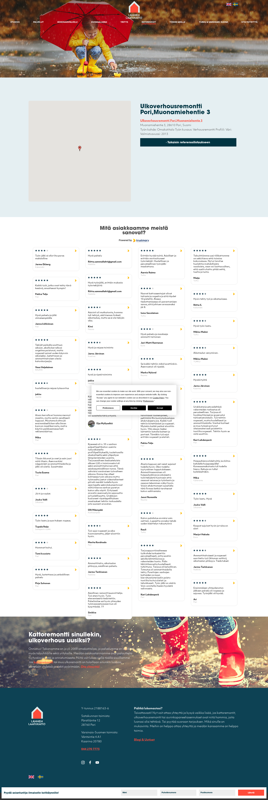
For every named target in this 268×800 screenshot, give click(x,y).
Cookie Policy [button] (158, 398)
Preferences (108, 408)
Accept (160, 408)
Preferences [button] (148, 401)
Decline (134, 408)
